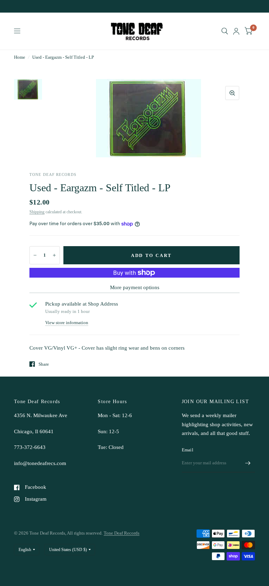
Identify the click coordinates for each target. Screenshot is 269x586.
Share (44, 364)
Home (19, 57)
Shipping (36, 211)
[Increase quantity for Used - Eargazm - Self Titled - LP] (54, 255)
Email (187, 449)
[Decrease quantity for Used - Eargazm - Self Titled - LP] (35, 255)
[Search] (224, 31)
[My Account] (236, 31)
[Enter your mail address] (248, 463)
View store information (66, 322)
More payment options (134, 287)
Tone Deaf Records (121, 533)
